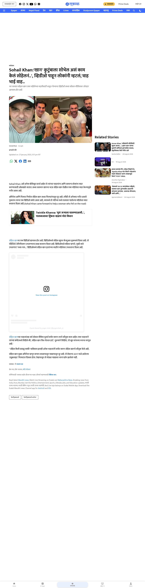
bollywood (15, 397)
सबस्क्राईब (110, 4)
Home (14, 586)
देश (44, 10)
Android (41, 388)
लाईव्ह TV (102, 586)
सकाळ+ (131, 586)
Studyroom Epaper (91, 10)
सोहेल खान (13, 241)
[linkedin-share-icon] (25, 162)
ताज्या (23, 10)
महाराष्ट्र (106, 10)
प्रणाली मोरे (13, 150)
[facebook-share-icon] (20, 162)
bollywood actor (30, 397)
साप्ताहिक (76, 10)
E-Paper (42, 586)
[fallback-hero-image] (103, 147)
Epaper (14, 10)
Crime (66, 10)
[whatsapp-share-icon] (11, 162)
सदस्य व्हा (20, 364)
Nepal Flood (34, 10)
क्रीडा (58, 10)
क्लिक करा (52, 374)
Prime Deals (123, 4)
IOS (49, 388)
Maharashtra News (65, 380)
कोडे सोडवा (26, 369)
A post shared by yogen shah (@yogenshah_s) (46, 328)
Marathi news (23, 380)
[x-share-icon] (16, 162)
